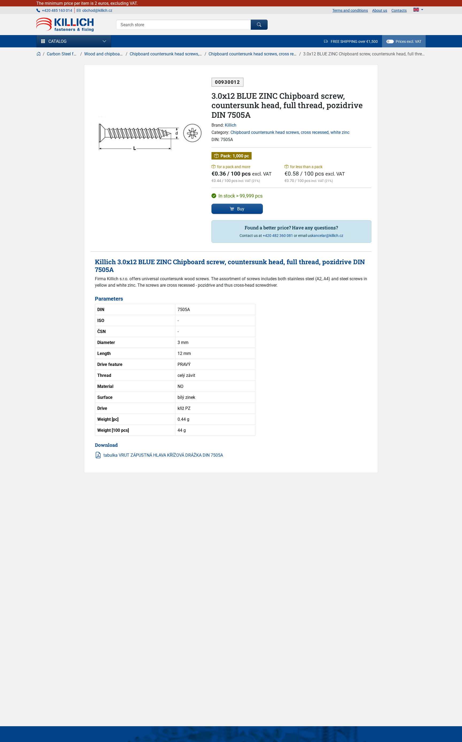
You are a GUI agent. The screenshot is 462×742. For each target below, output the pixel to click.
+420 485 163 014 (56, 10)
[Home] (38, 53)
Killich (230, 125)
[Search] (259, 25)
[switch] (390, 41)
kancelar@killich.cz (327, 235)
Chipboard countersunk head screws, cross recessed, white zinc (289, 132)
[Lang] (418, 9)
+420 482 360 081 (278, 235)
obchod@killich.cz (97, 10)
